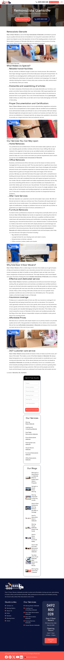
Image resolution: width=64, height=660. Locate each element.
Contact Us (10, 605)
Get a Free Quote (22, 19)
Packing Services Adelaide (30, 443)
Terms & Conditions (31, 657)
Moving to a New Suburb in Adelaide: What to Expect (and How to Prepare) (35, 478)
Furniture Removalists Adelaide (32, 453)
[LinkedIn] (21, 657)
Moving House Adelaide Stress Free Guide (35, 528)
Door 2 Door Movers (21, 653)
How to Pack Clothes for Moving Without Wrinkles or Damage (35, 508)
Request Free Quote (32, 409)
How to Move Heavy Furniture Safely (34, 538)
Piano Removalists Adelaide (31, 438)
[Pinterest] (10, 657)
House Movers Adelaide (30, 448)
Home (21, 13)
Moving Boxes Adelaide (30, 423)
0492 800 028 (43, 2)
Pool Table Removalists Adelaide (32, 433)
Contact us (51, 640)
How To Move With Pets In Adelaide (35, 518)
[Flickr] (13, 657)
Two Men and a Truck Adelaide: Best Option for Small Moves (35, 560)
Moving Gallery (11, 608)
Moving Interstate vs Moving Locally (34, 497)
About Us (9, 610)
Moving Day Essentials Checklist (35, 570)
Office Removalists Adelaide (31, 459)
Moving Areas (11, 618)
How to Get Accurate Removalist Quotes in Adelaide (35, 548)
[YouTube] (17, 657)
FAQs (8, 613)
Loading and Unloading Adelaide (31, 428)
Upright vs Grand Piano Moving (35, 489)
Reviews (9, 616)
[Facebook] (6, 657)
